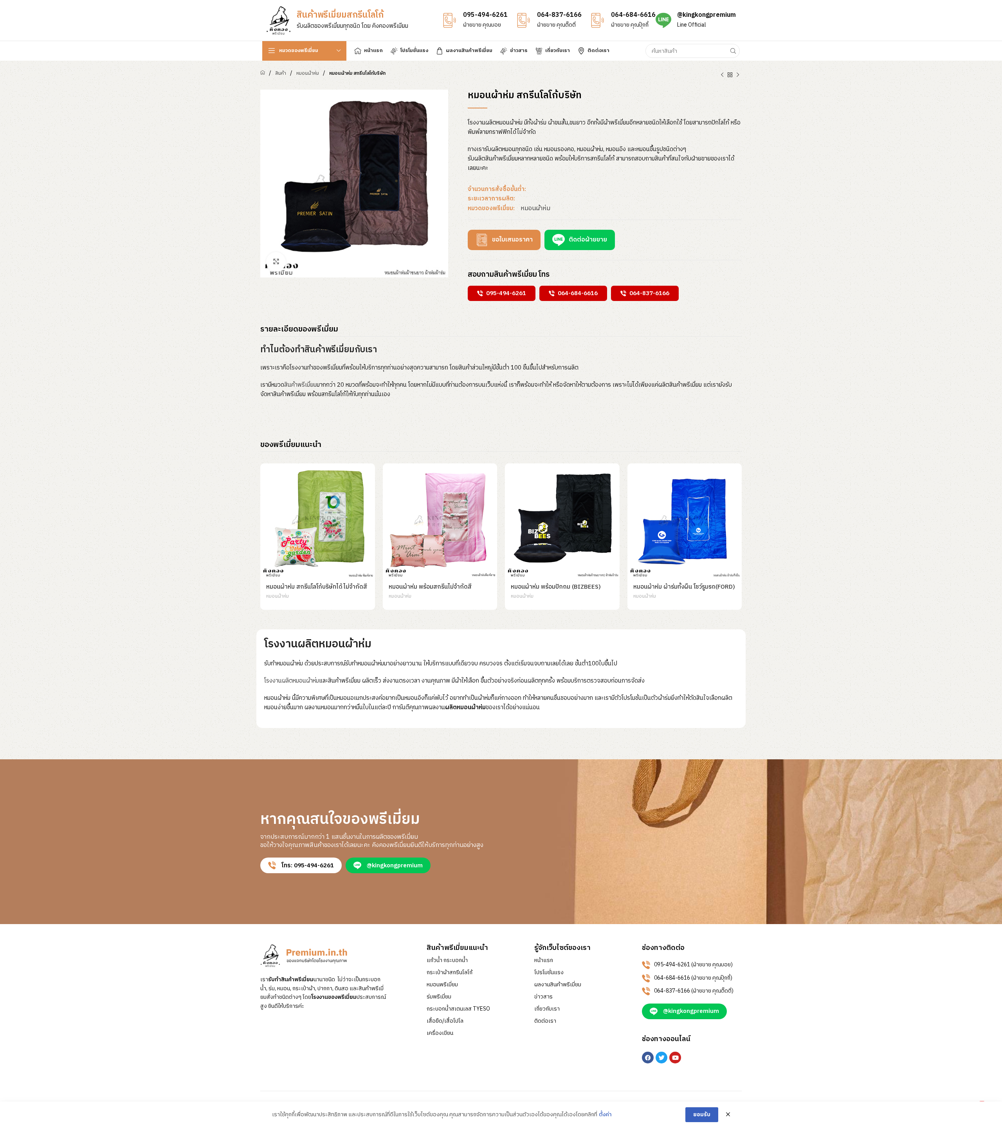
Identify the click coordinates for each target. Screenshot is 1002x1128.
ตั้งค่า (605, 1115)
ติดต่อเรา (545, 1021)
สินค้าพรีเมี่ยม (300, 385)
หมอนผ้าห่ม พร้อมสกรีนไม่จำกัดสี (430, 587)
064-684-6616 (633, 15)
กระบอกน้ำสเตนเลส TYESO (458, 1009)
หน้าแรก (543, 960)
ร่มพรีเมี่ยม (439, 997)
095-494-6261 (485, 15)
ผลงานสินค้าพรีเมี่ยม (557, 985)
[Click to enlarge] (276, 262)
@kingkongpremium (706, 15)
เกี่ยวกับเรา (547, 1009)
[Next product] (738, 75)
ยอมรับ (701, 1114)
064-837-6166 (559, 15)
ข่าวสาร (543, 997)
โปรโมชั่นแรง (549, 973)
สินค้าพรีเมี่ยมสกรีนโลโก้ (340, 15)
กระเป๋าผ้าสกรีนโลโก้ (449, 973)
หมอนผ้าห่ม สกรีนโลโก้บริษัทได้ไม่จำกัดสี (316, 587)
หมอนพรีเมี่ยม (442, 985)
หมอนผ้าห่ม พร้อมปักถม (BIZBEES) (556, 587)
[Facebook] (648, 1057)
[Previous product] (722, 75)
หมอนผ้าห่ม (307, 73)
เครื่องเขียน (440, 1033)
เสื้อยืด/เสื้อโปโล (445, 1021)
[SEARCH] (733, 51)
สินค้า (280, 73)
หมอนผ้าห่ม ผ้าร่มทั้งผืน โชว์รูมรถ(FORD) (684, 587)
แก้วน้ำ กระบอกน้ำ (447, 960)
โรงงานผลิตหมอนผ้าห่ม (291, 681)
